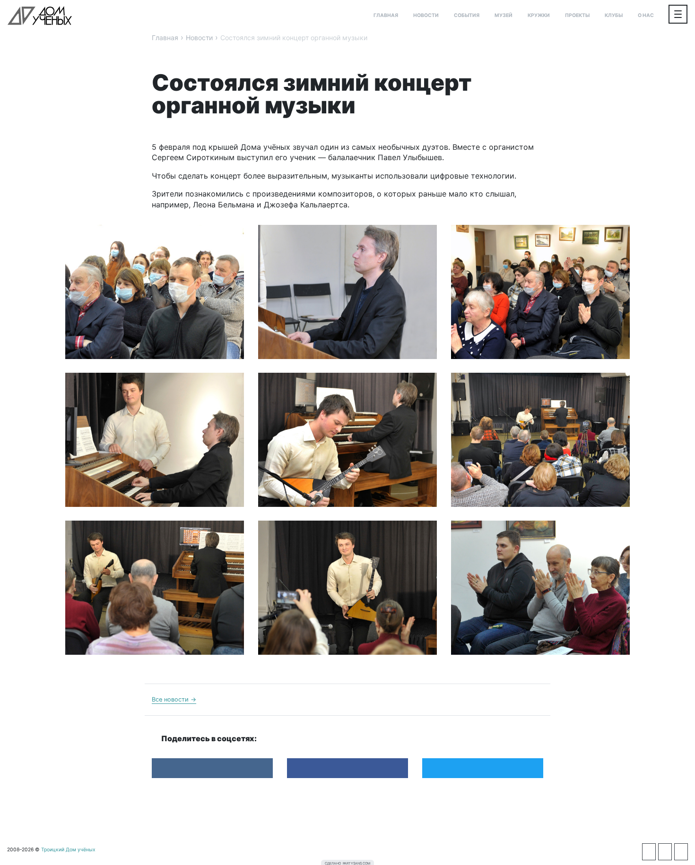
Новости (426, 15)
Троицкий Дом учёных (40, 15)
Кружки (539, 15)
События (466, 15)
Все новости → (174, 699)
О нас (646, 15)
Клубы (614, 15)
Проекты (577, 15)
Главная (386, 15)
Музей (504, 15)
